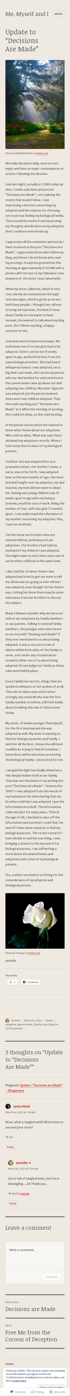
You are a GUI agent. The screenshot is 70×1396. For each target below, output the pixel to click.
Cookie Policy (19, 1380)
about (49, 1020)
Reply (10, 1147)
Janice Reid (21, 1106)
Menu (59, 14)
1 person (25, 1193)
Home (9, 1364)
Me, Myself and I (27, 14)
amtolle (15, 1020)
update (18, 1028)
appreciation (24, 1024)
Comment (51, 1276)
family (37, 1024)
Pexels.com (42, 153)
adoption (10, 1024)
